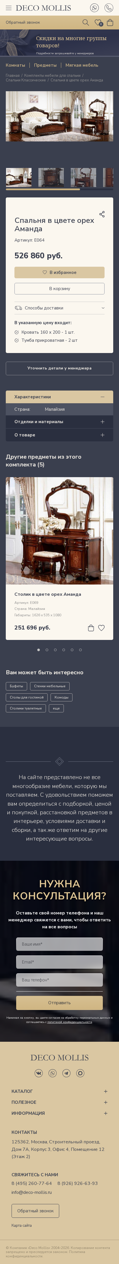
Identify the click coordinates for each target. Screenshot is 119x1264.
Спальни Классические (26, 80)
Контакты (24, 1132)
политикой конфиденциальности (69, 1022)
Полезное (24, 1102)
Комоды (61, 697)
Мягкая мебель (82, 65)
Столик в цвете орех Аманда (47, 594)
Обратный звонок (35, 1211)
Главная (13, 76)
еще (56, 708)
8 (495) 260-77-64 (32, 1183)
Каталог (22, 1091)
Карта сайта (22, 1226)
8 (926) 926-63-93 (77, 1183)
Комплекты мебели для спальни (52, 76)
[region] (59, 177)
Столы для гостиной (27, 697)
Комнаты (15, 65)
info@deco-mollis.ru (32, 1192)
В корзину (59, 289)
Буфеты (16, 686)
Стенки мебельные (50, 686)
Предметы (45, 65)
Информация (28, 1113)
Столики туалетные (26, 708)
